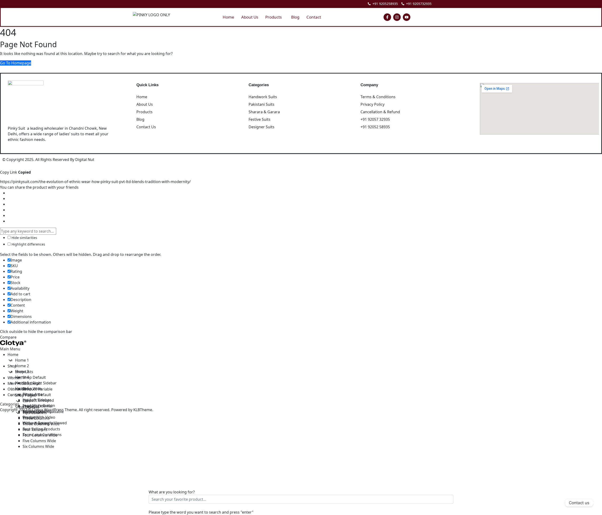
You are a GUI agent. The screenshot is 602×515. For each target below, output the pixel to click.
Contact (313, 17)
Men (12, 383)
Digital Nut (84, 159)
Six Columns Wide (38, 446)
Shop (12, 366)
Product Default (37, 394)
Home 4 (22, 377)
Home (228, 17)
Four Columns (35, 429)
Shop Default (34, 377)
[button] (275, 17)
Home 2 (22, 365)
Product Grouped (38, 400)
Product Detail (28, 383)
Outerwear (17, 389)
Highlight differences (28, 244)
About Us (249, 17)
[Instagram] (397, 17)
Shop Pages (25, 395)
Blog (295, 17)
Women (14, 377)
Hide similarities (24, 237)
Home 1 (22, 360)
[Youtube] (406, 17)
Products (273, 17)
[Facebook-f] (387, 17)
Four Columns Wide (40, 435)
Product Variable (37, 389)
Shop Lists (24, 371)
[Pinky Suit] (13, 342)
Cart (26, 400)
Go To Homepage (15, 63)
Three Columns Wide (41, 423)
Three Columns (36, 418)
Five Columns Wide (39, 440)
